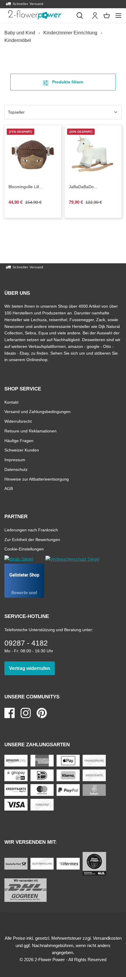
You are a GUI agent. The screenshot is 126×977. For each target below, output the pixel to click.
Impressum (14, 459)
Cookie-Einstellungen (24, 548)
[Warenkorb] (107, 15)
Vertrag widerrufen (32, 668)
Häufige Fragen (18, 440)
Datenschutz (16, 469)
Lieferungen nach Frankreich (31, 529)
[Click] (34, 14)
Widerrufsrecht (18, 421)
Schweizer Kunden (21, 449)
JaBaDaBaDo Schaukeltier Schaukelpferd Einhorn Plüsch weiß (93, 187)
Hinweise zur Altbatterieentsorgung (36, 478)
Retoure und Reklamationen (30, 430)
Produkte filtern (72, 81)
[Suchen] (80, 15)
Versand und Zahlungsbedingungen (37, 411)
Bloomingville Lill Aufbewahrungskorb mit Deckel (31, 187)
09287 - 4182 (26, 643)
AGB (8, 488)
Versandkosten (107, 938)
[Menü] (118, 15)
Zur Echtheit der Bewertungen (32, 539)
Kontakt (11, 402)
